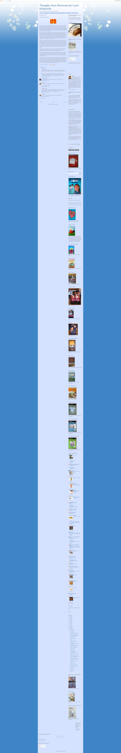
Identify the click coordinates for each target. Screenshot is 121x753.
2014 (70, 621)
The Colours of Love (73, 642)
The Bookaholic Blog (73, 580)
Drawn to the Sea (72, 667)
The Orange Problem (73, 663)
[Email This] (51, 64)
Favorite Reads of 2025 (73, 468)
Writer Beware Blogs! (73, 489)
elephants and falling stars (73, 557)
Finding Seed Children (73, 638)
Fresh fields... (71, 503)
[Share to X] (52, 64)
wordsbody (71, 596)
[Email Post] (49, 64)
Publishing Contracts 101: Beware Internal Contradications (76, 491)
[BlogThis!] (51, 64)
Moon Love (71, 662)
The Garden (74, 455)
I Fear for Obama (72, 648)
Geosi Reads (71, 532)
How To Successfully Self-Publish (74, 521)
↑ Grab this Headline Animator (60, 737)
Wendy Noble (71, 505)
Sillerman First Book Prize (73, 509)
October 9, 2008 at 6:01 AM (45, 96)
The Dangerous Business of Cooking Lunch (74, 652)
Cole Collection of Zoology (73, 538)
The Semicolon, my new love (74, 655)
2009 (70, 627)
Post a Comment (43, 98)
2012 (70, 623)
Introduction (71, 594)
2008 (70, 628)
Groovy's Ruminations (73, 512)
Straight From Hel (72, 525)
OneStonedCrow (72, 574)
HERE (80, 19)
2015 (70, 620)
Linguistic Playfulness (73, 593)
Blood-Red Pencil (72, 470)
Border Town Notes (72, 550)
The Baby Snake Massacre (74, 647)
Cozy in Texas (72, 467)
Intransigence (71, 461)
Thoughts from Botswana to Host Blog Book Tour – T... (74, 645)
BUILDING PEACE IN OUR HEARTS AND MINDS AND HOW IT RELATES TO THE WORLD (75, 547)
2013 (70, 622)
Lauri (42, 82)
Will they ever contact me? (73, 666)
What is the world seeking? (73, 634)
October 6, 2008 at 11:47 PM (45, 76)
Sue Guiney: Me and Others (74, 566)
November (71, 630)
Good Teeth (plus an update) (76, 516)
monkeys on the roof (73, 556)
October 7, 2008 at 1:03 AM (45, 80)
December (71, 629)
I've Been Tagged (72, 650)
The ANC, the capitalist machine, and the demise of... (74, 656)
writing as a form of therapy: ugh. (74, 560)
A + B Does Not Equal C (73, 661)
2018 (70, 616)
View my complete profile (72, 89)
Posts (40, 745)
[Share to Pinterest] (54, 64)
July (71, 671)
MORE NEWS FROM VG (73, 502)
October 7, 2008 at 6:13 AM (45, 86)
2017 (70, 617)
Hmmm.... (71, 639)
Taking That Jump (72, 649)
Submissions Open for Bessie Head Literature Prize (74, 636)
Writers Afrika (71, 570)
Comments (71, 59)
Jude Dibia (71, 563)
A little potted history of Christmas (74, 506)
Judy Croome (71, 496)
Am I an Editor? (72, 637)
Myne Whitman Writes (73, 483)
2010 (70, 626)
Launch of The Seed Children (74, 658)
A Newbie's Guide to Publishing (74, 464)
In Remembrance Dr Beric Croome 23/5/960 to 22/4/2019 (76, 498)
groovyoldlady (44, 78)
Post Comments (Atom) (55, 104)
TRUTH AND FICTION (73, 515)
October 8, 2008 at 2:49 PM (45, 92)
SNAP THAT (71, 454)
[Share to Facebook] (53, 64)
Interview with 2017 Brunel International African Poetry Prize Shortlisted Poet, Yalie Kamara (75, 534)
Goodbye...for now (75, 581)
